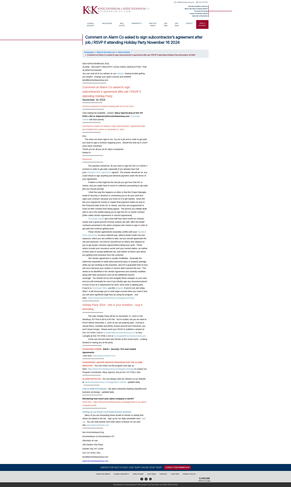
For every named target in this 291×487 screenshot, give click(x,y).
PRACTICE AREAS (153, 25)
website (120, 73)
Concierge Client (99, 288)
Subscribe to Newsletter (200, 16)
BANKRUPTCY (137, 23)
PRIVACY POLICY (189, 474)
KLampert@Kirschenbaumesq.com (119, 332)
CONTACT (189, 23)
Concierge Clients (96, 219)
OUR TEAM (176, 25)
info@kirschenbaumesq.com (185, 2)
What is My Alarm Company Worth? (196, 9)
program (119, 288)
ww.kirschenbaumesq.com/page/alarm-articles (106, 382)
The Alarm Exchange (201, 11)
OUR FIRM (165, 25)
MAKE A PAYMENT (202, 24)
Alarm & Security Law (106, 52)
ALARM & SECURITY (90, 25)
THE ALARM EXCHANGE (94, 389)
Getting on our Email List (94, 412)
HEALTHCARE (107, 23)
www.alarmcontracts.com (104, 356)
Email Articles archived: (120, 412)
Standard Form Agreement (99, 172)
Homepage (89, 52)
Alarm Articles (124, 52)
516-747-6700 (203, 2)
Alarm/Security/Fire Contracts (198, 6)
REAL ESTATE (122, 25)
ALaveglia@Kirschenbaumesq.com (130, 336)
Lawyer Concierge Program (199, 13)
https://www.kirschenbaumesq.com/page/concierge (111, 298)
